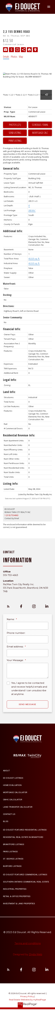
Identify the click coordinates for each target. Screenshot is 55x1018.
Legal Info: (9, 380)
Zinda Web (35, 954)
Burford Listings (12, 866)
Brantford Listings (13, 844)
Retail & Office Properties (16, 896)
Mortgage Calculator (15, 792)
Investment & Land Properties (19, 903)
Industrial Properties (14, 889)
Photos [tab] (14, 56)
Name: (11, 619)
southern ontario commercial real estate (26, 882)
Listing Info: (10, 483)
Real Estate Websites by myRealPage (27, 1000)
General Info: (11, 168)
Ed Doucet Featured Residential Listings (25, 830)
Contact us (9, 814)
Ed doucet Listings (13, 778)
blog (5, 821)
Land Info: (9, 392)
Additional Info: (13, 231)
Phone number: (16, 632)
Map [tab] (21, 56)
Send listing (15, 132)
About (6, 770)
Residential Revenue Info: (19, 435)
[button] (8, 606)
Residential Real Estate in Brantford (23, 837)
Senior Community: (12, 317)
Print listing (15, 140)
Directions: (8, 306)
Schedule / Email (40, 125)
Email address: (15, 646)
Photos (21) (15, 125)
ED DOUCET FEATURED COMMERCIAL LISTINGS (25, 874)
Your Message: (15, 660)
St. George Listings (13, 859)
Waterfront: (9, 283)
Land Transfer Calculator (18, 807)
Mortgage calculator (40, 133)
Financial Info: (12, 329)
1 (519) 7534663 (11, 515)
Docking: (7, 295)
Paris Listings (10, 851)
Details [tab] (6, 56)
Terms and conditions (28, 943)
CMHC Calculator (12, 799)
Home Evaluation (12, 785)
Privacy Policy (27, 996)
